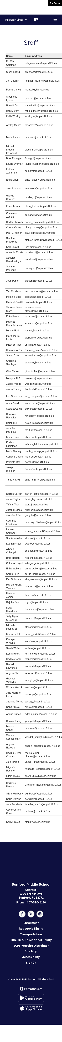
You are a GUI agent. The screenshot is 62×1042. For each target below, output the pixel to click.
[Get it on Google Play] (31, 998)
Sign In (31, 962)
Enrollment (31, 923)
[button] (16, 20)
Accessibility (31, 957)
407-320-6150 (36, 902)
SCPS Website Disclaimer (31, 945)
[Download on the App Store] (31, 1008)
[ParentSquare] (31, 988)
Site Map (31, 951)
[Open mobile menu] (55, 20)
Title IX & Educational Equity (31, 940)
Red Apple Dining (31, 928)
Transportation (31, 934)
